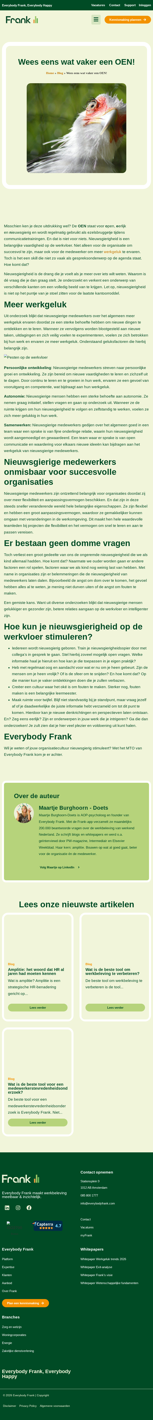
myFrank (86, 1235)
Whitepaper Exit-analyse (96, 1267)
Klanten (7, 1275)
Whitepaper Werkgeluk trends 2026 (103, 1259)
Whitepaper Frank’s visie (96, 1275)
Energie (7, 1343)
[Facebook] (29, 1208)
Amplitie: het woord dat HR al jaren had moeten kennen (36, 971)
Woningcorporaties (14, 1335)
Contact (85, 1219)
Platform (7, 1259)
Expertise (8, 1267)
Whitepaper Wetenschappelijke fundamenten (109, 1283)
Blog (60, 73)
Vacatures (87, 1227)
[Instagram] (18, 1208)
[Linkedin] (7, 1208)
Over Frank (9, 1291)
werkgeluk (112, 252)
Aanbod (7, 1283)
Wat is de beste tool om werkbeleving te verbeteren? (112, 971)
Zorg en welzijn (12, 1327)
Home (50, 73)
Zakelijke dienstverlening (18, 1351)
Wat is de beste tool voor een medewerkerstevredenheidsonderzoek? (38, 1088)
